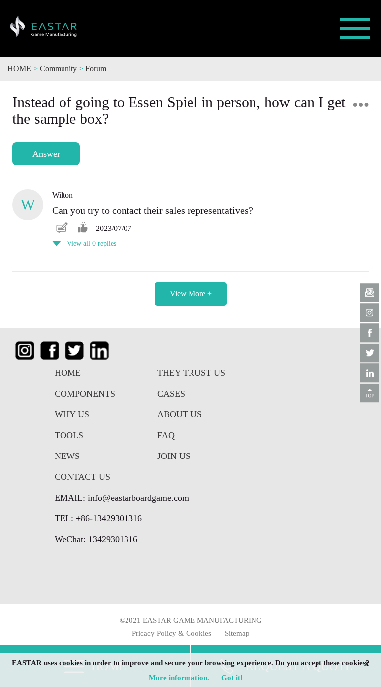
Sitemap (237, 633)
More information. (179, 678)
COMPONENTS (85, 394)
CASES (171, 394)
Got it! (232, 678)
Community (59, 68)
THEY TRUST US (191, 373)
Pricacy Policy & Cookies (171, 633)
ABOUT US (179, 414)
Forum (95, 68)
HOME (19, 68)
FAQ (166, 435)
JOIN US (173, 456)
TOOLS (69, 435)
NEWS (67, 456)
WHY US (72, 414)
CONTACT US (82, 477)
